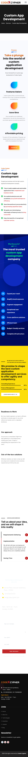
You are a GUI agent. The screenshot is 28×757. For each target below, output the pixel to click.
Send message (14, 651)
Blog (3, 727)
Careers (4, 724)
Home (3, 23)
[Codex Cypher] (10, 2)
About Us (4, 714)
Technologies (6, 718)
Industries (5, 721)
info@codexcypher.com (11, 597)
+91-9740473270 (9, 594)
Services (8, 23)
